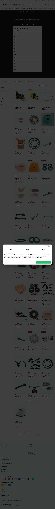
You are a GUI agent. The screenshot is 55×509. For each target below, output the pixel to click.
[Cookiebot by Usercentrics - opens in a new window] (46, 246)
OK (43, 262)
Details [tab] (27, 249)
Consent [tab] (11, 249)
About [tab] (43, 249)
